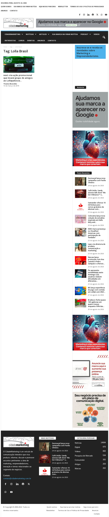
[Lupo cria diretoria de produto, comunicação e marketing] (80, 247)
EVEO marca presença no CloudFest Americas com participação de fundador (96, 233)
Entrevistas (10, 40)
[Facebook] (79, 15)
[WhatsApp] (101, 15)
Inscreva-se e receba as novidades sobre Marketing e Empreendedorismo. (89, 52)
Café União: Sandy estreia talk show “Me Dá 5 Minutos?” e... (97, 192)
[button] (104, 37)
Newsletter (63, 7)
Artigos (43, 34)
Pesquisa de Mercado (84, 456)
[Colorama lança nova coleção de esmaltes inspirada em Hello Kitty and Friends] (80, 219)
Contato (13, 11)
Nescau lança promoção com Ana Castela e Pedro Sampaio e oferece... (96, 260)
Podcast (84, 34)
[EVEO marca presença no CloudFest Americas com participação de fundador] (80, 232)
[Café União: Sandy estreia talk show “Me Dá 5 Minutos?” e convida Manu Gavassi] (80, 193)
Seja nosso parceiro (47, 7)
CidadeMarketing (12, 34)
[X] (97, 15)
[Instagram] (84, 15)
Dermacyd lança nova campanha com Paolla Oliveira (97, 180)
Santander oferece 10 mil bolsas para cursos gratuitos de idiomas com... (97, 206)
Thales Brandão (10, 84)
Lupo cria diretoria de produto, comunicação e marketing (96, 247)
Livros (21, 40)
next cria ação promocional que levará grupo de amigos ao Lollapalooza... (18, 78)
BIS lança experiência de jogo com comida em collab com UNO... (96, 289)
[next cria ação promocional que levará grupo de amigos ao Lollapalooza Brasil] (18, 64)
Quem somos (6, 7)
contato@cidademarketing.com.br (17, 478)
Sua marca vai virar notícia (25, 7)
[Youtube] (106, 15)
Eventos (31, 40)
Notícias (30, 34)
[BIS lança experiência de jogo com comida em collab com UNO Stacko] (80, 291)
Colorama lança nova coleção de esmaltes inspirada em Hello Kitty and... (96, 219)
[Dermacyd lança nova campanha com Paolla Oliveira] (80, 181)
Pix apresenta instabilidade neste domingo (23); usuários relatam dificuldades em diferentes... (95, 275)
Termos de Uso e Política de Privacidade (87, 7)
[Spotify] (93, 15)
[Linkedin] (88, 15)
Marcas (78, 468)
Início (5, 47)
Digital (77, 447)
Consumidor (80, 460)
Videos (96, 34)
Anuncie (4, 11)
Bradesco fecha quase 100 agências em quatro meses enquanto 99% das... (97, 303)
